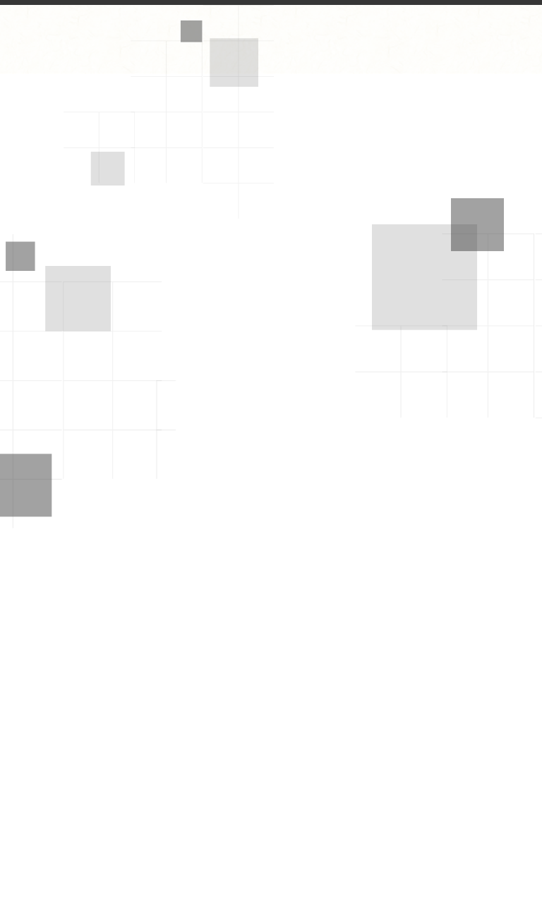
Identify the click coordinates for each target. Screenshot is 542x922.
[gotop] (515, 881)
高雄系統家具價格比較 (259, 378)
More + (498, 378)
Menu (507, 20)
